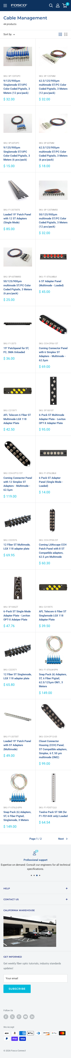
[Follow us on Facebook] (5, 1016)
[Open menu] (5, 5)
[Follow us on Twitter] (12, 1016)
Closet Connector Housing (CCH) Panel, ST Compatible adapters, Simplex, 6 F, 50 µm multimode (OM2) (53, 749)
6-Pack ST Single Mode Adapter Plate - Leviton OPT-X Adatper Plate (17, 615)
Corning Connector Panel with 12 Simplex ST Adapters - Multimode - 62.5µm (17, 484)
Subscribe (17, 988)
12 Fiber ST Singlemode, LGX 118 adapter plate (17, 676)
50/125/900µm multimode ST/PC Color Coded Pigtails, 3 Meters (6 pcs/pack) (17, 287)
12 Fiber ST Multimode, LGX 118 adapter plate (16, 546)
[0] (65, 5)
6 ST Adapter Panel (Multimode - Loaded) (51, 283)
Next (61, 838)
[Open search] (51, 5)
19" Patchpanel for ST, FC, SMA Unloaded (16, 350)
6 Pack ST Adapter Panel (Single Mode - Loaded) (51, 482)
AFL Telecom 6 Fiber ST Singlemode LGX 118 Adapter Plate (52, 615)
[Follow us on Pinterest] (19, 1016)
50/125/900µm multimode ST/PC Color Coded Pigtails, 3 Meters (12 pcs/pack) (53, 220)
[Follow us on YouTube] (25, 1016)
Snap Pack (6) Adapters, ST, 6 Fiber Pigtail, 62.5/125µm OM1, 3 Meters (53, 680)
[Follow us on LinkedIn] (32, 1016)
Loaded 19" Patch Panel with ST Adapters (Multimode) (17, 745)
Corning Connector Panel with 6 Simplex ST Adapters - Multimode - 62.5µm (53, 354)
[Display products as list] (66, 34)
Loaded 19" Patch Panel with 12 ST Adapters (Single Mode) (17, 218)
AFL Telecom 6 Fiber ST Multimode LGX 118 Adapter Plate (17, 419)
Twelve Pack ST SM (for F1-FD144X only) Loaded (53, 814)
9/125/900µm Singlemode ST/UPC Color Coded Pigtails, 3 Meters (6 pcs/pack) (16, 153)
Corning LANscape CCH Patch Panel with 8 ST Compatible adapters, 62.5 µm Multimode (53, 550)
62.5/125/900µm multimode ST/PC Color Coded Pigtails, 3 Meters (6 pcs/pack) (53, 153)
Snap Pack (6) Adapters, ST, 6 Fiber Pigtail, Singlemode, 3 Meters (17, 816)
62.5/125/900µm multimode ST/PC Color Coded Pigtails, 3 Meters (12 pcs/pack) (53, 87)
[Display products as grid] (60, 34)
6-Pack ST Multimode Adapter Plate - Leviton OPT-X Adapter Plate (52, 419)
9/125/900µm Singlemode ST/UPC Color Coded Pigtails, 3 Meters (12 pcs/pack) (16, 87)
